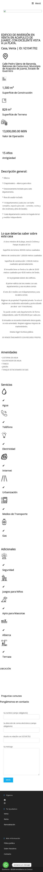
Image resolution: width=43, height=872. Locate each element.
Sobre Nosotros (10, 848)
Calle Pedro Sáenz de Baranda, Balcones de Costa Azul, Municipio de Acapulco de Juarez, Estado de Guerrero (21, 67)
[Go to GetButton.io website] (6, 869)
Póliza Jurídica (9, 843)
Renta (6, 819)
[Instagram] (4, 803)
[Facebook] (5, 800)
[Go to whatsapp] (6, 865)
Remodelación (9, 824)
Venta (6, 814)
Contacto (7, 854)
